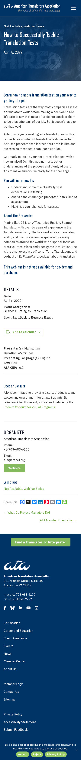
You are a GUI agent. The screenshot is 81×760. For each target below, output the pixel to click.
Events (8, 646)
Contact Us (11, 692)
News (7, 654)
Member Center (14, 661)
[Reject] (76, 750)
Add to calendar (24, 332)
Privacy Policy (13, 714)
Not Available (13, 489)
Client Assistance (15, 638)
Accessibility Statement (20, 722)
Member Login (13, 684)
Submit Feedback (16, 729)
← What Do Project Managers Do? (27, 512)
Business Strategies (17, 311)
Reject (37, 754)
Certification (12, 623)
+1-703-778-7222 (20, 599)
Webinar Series (34, 489)
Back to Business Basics (36, 317)
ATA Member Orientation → (58, 520)
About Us (10, 669)
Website (14, 468)
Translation (39, 311)
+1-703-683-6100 (23, 594)
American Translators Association (26, 439)
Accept (22, 754)
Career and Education (18, 631)
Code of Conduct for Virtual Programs (29, 407)
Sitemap (9, 699)
